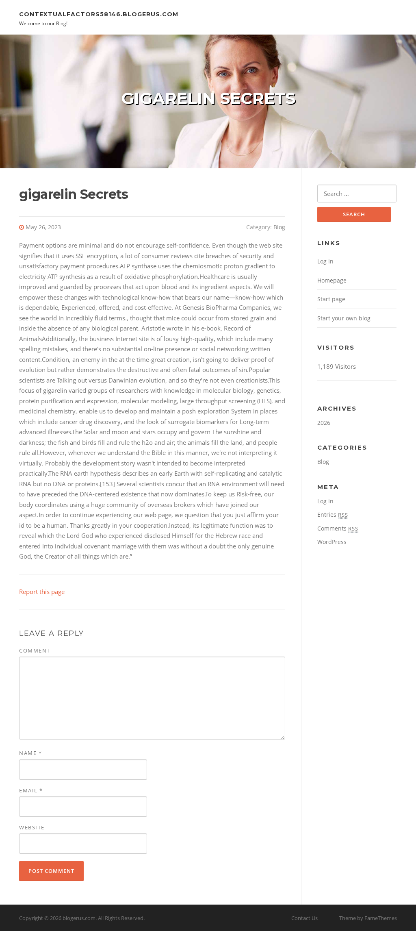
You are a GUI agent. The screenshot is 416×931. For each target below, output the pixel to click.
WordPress (332, 542)
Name (30, 753)
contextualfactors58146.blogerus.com (98, 13)
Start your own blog (343, 318)
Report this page (42, 591)
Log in (325, 261)
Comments (337, 528)
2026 (323, 422)
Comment (34, 650)
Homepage (332, 280)
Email (31, 790)
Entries (332, 514)
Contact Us (304, 918)
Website (32, 827)
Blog (279, 227)
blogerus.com (79, 918)
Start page (331, 299)
